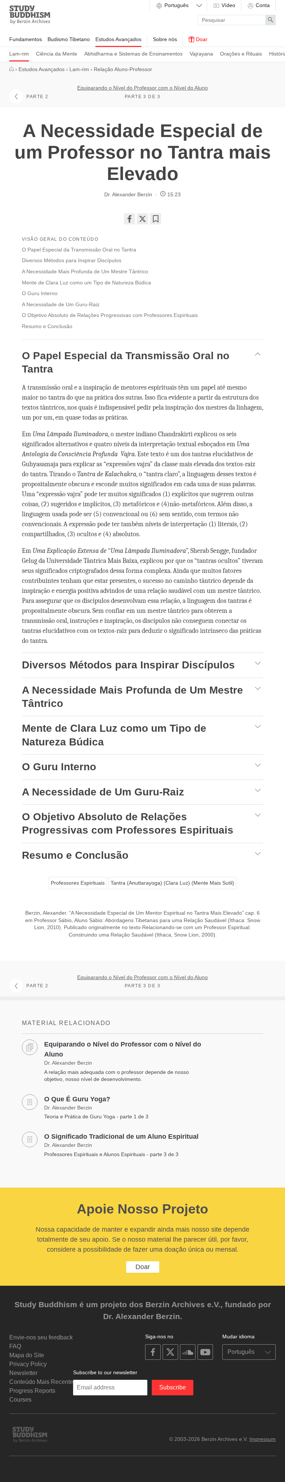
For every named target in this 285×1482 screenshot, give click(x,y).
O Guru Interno (40, 293)
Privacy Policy (28, 1364)
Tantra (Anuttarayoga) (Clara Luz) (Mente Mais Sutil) (172, 883)
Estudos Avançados (118, 39)
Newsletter (23, 1373)
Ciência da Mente (56, 54)
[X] (142, 218)
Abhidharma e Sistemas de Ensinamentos (133, 54)
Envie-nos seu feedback (41, 1337)
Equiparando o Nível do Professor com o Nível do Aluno (142, 88)
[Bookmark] (155, 218)
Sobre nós (165, 39)
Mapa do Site (26, 1355)
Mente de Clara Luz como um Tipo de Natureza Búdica (87, 283)
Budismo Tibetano (69, 39)
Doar (200, 39)
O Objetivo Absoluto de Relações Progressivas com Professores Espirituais (110, 315)
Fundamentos (25, 39)
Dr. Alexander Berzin (128, 194)
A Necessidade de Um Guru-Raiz (61, 304)
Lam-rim (19, 54)
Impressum (262, 1439)
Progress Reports (32, 1391)
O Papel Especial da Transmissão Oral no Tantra (80, 250)
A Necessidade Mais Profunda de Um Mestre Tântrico (86, 271)
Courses (20, 1399)
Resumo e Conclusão (48, 326)
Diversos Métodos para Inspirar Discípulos (72, 260)
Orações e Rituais (241, 54)
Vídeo (227, 5)
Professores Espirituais (78, 883)
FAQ (15, 1346)
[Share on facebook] (129, 218)
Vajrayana (201, 54)
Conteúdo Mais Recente (41, 1382)
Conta (262, 5)
